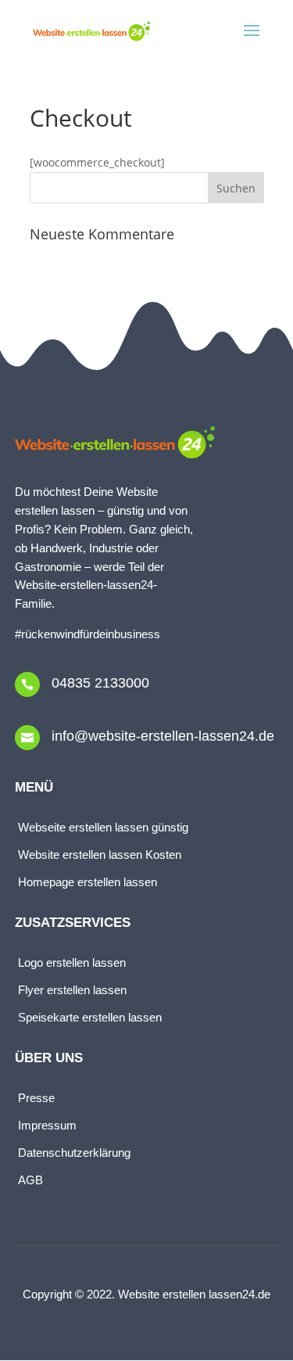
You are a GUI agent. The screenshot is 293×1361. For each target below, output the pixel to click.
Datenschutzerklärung (74, 1152)
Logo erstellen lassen (72, 962)
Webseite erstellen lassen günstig (103, 827)
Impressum (49, 1125)
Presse (36, 1097)
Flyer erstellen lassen (74, 990)
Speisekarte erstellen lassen (90, 1017)
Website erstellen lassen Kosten (99, 854)
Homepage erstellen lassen (87, 882)
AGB (30, 1180)
